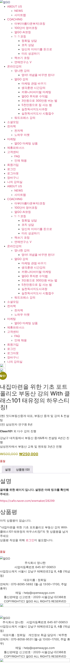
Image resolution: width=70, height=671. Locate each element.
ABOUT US (14, 6)
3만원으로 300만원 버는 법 (39, 100)
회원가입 (13, 165)
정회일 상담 (29, 40)
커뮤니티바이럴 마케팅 (36, 92)
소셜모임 (13, 122)
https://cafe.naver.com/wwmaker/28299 (27, 500)
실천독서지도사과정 (34, 109)
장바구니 (13, 177)
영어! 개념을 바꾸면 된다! (38, 75)
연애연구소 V (23, 62)
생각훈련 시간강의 (33, 88)
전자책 (11, 126)
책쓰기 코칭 (22, 58)
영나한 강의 (22, 70)
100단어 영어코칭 (25, 28)
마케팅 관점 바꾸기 (34, 83)
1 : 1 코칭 (20, 36)
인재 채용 (20, 160)
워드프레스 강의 (24, 117)
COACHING (14, 19)
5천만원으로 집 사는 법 (37, 105)
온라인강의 (14, 66)
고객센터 (13, 152)
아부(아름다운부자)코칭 (29, 23)
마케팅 (11, 139)
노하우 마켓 (22, 135)
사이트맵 (20, 15)
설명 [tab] (8, 469)
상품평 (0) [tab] (23, 469)
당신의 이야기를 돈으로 (37, 49)
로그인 (11, 169)
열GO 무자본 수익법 (35, 96)
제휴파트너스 (15, 147)
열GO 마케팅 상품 (26, 143)
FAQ (17, 156)
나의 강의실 (14, 182)
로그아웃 (13, 173)
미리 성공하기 (31, 53)
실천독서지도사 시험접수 (38, 113)
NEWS (18, 10)
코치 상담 (28, 45)
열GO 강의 (21, 79)
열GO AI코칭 (22, 32)
